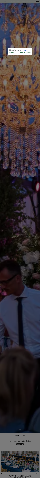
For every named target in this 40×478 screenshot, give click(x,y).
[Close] (31, 49)
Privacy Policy (25, 50)
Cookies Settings (12, 52)
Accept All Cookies (28, 52)
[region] (20, 51)
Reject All (22, 52)
